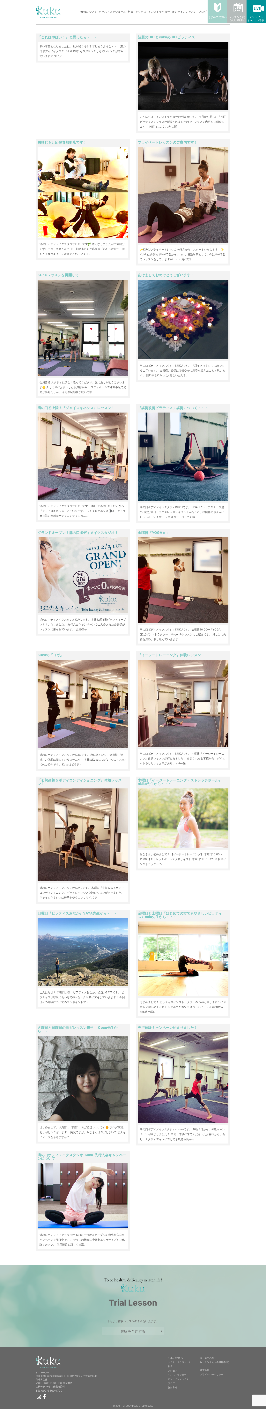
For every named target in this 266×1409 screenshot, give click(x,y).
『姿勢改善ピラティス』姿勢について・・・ (173, 408)
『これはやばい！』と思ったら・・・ (67, 37)
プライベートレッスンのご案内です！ (167, 142)
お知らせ (172, 1387)
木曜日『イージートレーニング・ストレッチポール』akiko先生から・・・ (180, 782)
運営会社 (204, 1370)
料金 (130, 11)
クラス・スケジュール (112, 11)
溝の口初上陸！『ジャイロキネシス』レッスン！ (76, 408)
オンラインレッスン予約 (256, 18)
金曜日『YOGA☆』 (153, 533)
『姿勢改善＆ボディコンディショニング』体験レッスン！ (80, 782)
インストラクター (159, 11)
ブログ (202, 11)
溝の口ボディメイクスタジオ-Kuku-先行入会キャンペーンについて (82, 1156)
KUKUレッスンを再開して (58, 275)
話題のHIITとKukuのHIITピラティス (166, 37)
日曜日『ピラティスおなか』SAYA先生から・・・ (77, 913)
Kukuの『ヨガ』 (50, 655)
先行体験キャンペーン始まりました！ (167, 1027)
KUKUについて (176, 1357)
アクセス (140, 11)
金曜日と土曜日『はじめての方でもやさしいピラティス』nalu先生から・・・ (180, 915)
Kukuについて (88, 11)
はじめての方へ (217, 17)
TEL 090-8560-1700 (49, 1390)
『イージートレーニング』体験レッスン (169, 655)
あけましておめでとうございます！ (166, 275)
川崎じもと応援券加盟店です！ (62, 142)
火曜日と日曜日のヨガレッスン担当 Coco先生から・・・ (78, 1029)
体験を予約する (133, 1331)
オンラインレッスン (184, 11)
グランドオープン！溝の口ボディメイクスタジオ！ (78, 533)
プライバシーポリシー (211, 1374)
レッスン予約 (237, 18)
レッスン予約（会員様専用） (215, 1362)
